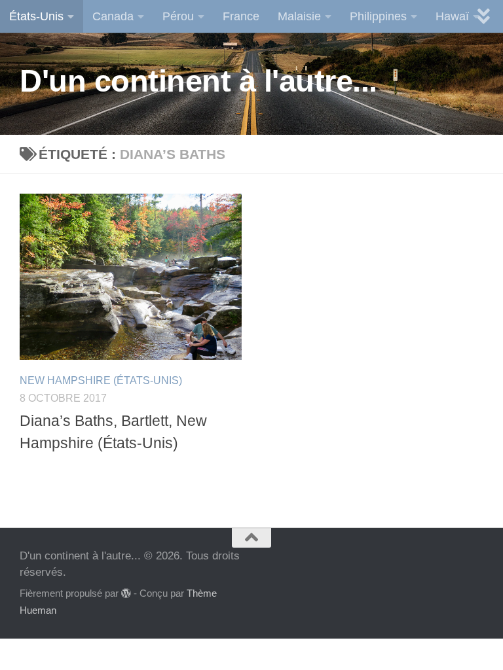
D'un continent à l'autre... (198, 80)
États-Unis (36, 16)
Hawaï (452, 16)
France (241, 16)
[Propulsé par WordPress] (126, 594)
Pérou (178, 16)
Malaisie (299, 16)
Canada (113, 16)
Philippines (378, 16)
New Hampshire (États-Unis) (101, 380)
